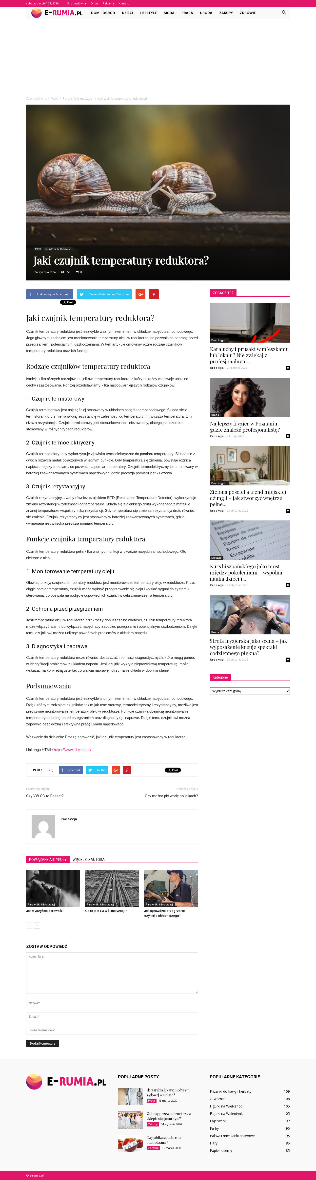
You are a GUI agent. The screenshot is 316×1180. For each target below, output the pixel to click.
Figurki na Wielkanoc (226, 1106)
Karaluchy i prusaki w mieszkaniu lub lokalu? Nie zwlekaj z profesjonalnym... (249, 355)
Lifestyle (148, 12)
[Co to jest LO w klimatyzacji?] (112, 888)
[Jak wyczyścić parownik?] (53, 888)
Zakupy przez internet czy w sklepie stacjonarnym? (169, 1116)
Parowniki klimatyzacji (58, 248)
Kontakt (124, 3)
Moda (169, 12)
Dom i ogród (103, 12)
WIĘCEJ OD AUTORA (89, 860)
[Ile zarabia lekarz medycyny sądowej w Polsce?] (130, 1096)
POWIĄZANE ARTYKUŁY (48, 860)
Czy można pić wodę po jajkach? (171, 796)
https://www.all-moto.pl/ (72, 750)
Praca (187, 12)
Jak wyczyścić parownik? (44, 911)
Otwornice (218, 1098)
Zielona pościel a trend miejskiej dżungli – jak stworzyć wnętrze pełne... (248, 497)
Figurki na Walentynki (226, 1113)
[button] (284, 13)
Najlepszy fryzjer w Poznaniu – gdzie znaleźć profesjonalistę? (245, 426)
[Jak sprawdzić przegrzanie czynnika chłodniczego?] (171, 888)
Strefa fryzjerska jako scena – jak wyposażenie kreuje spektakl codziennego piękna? (248, 646)
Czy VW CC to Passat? (45, 796)
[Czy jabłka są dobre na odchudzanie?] (130, 1143)
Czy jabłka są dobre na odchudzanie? (164, 1140)
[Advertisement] (158, 55)
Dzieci (127, 12)
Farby (214, 1128)
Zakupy (226, 12)
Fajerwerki (218, 1121)
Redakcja (68, 818)
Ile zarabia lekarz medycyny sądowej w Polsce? (168, 1092)
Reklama (108, 3)
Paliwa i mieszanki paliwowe (232, 1135)
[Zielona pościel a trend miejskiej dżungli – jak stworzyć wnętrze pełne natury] (250, 465)
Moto (38, 248)
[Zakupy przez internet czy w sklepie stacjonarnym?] (130, 1120)
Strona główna (76, 3)
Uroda (206, 12)
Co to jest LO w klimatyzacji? (106, 911)
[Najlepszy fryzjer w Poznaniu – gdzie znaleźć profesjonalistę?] (250, 397)
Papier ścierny (221, 1150)
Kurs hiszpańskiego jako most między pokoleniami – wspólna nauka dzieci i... (246, 572)
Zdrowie (248, 12)
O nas (94, 3)
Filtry (213, 1143)
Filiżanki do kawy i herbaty (230, 1091)
